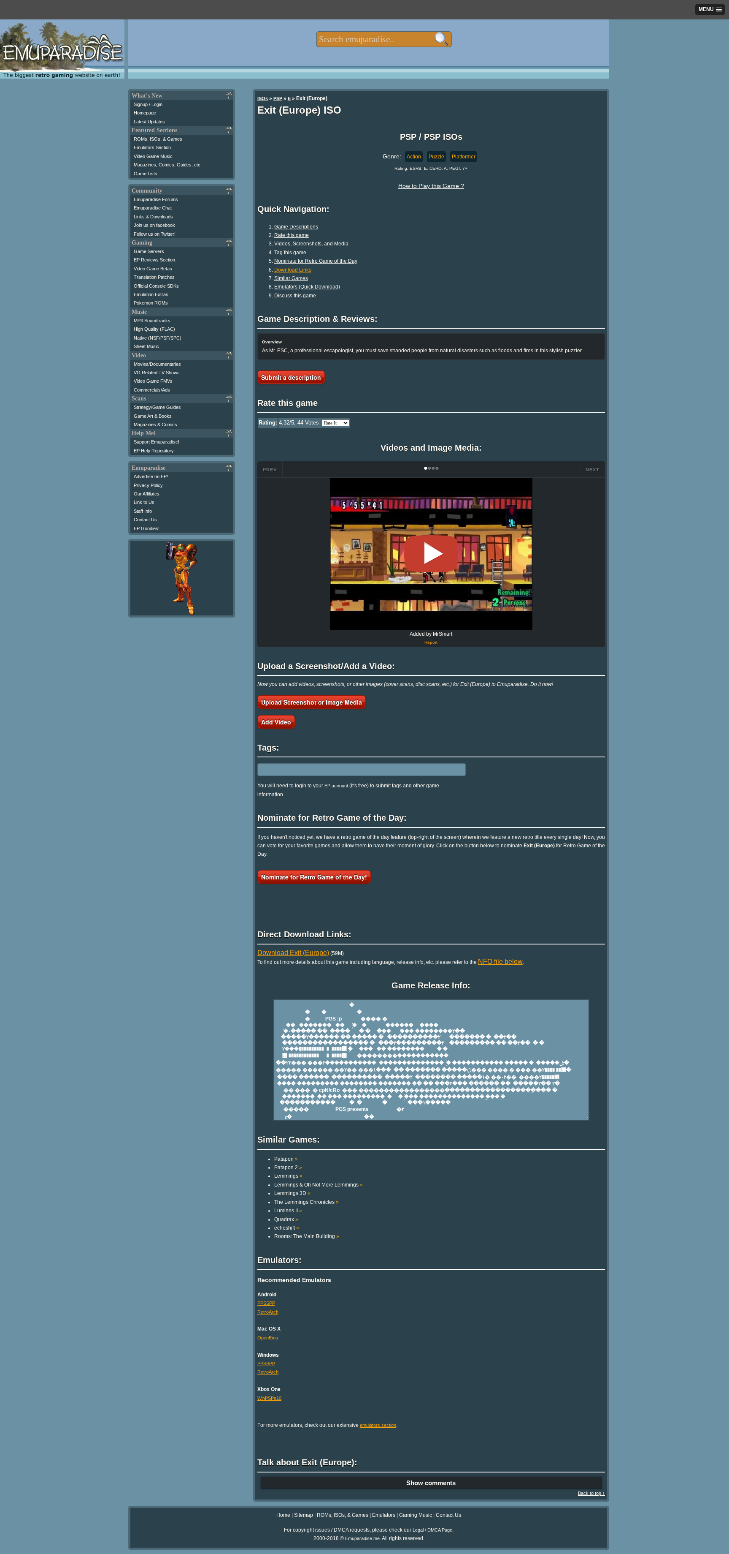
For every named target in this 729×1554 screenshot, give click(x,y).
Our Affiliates (146, 493)
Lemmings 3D (292, 1193)
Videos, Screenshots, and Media (311, 244)
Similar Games (291, 278)
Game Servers (149, 251)
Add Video (276, 722)
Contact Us (145, 519)
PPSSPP (266, 1303)
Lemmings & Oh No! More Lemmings (318, 1185)
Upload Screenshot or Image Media (311, 702)
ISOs (262, 98)
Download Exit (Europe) (293, 952)
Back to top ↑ (591, 1493)
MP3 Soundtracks (152, 320)
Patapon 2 (288, 1167)
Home (283, 1515)
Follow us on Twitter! (155, 234)
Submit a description (291, 377)
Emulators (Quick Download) (307, 287)
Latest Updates (149, 121)
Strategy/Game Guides (157, 407)
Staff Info (143, 511)
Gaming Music (415, 1515)
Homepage (145, 112)
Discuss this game (295, 296)
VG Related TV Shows (157, 372)
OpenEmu (267, 1337)
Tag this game (290, 253)
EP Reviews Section (154, 259)
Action (414, 157)
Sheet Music (146, 346)
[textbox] (383, 39)
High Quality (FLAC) (154, 329)
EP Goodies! (146, 528)
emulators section (378, 1425)
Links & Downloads (153, 216)
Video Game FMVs (153, 381)
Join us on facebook (154, 225)
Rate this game (291, 235)
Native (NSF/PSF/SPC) (157, 337)
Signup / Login (148, 104)
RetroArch (267, 1312)
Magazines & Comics (155, 424)
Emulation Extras (151, 294)
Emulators (383, 1515)
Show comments (431, 1482)
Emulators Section (152, 147)
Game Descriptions (296, 227)
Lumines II (288, 1211)
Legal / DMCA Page (432, 1529)
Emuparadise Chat (153, 207)
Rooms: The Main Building (306, 1236)
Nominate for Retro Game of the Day (315, 261)
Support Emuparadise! (156, 441)
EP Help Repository (154, 450)
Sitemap (303, 1515)
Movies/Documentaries (157, 364)
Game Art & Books (153, 416)
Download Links (292, 270)
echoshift (286, 1228)
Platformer (463, 157)
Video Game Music (153, 156)
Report (430, 642)
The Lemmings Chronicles (306, 1202)
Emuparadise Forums (156, 199)
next (592, 469)
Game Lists (145, 173)
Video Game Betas (153, 268)
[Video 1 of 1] (431, 554)
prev (270, 469)
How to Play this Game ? (431, 185)
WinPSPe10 (269, 1398)
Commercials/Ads (152, 389)
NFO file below (500, 961)
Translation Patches (154, 277)
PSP (277, 98)
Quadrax (286, 1219)
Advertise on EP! (151, 476)
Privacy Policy (148, 485)
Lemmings (288, 1176)
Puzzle (436, 157)
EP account (336, 785)
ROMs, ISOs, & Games (158, 139)
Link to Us (144, 502)
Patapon (286, 1159)
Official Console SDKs (156, 285)
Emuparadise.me (362, 1538)
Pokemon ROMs (151, 302)
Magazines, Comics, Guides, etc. (168, 164)
